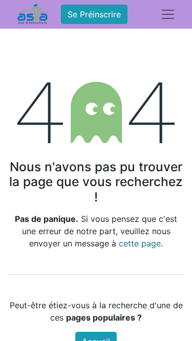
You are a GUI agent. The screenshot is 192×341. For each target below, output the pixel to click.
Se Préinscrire (94, 14)
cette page (140, 243)
